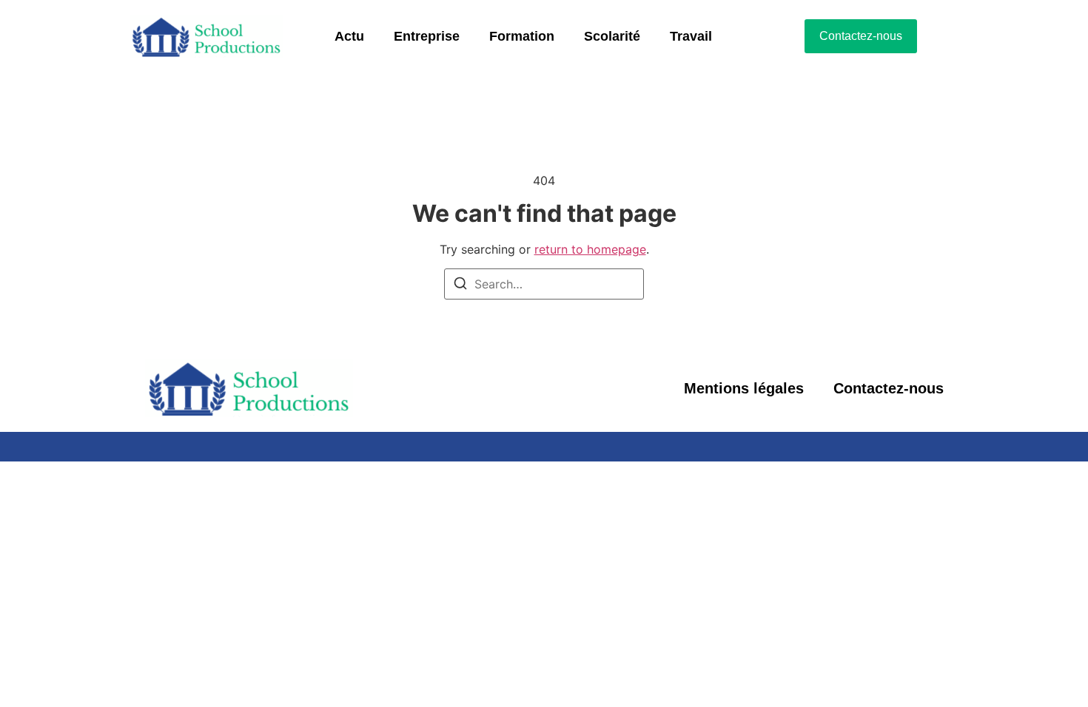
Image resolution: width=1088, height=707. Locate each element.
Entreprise (427, 36)
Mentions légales (744, 388)
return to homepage (590, 249)
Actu (349, 36)
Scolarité (612, 36)
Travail (691, 36)
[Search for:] (544, 284)
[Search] (460, 285)
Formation (521, 36)
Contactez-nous (888, 388)
